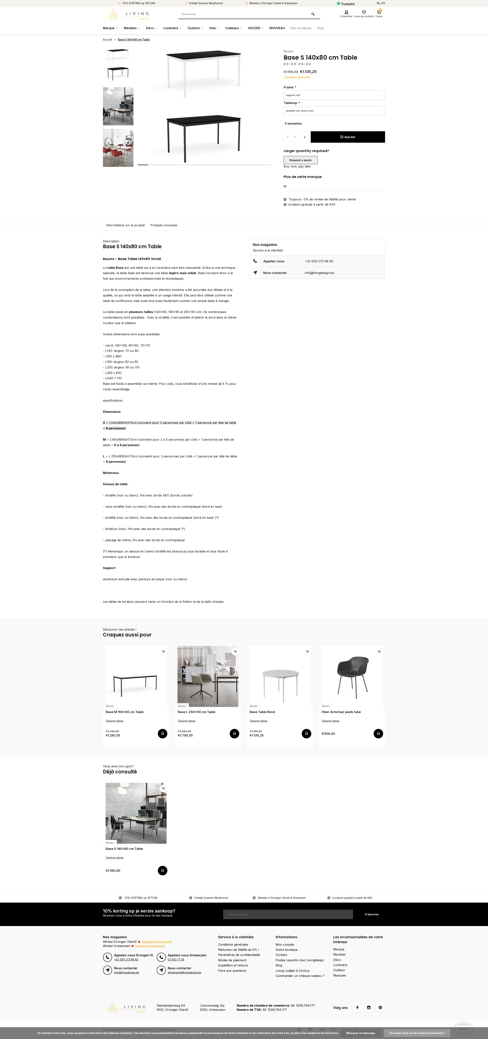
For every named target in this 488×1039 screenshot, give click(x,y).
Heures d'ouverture (157, 942)
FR (383, 3)
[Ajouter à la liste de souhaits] (285, 186)
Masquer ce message (360, 1033)
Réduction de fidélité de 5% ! (238, 950)
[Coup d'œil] (162, 733)
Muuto (288, 51)
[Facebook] (357, 1007)
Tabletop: (292, 103)
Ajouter (350, 137)
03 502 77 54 (176, 959)
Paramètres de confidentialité (239, 955)
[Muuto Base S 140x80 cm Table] (136, 813)
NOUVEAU (277, 28)
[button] (118, 163)
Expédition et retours (233, 965)
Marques (339, 975)
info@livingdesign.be (319, 273)
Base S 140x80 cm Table (134, 39)
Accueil (107, 39)
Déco (150, 28)
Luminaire (170, 28)
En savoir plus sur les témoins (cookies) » (417, 1033)
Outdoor (194, 28)
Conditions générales (233, 944)
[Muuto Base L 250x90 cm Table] (208, 676)
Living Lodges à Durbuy (293, 971)
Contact (281, 955)
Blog (320, 28)
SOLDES (254, 28)
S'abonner (372, 914)
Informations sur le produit (125, 225)
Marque (109, 28)
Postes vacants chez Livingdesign (300, 960)
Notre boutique (287, 950)
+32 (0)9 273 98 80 (319, 261)
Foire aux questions (232, 971)
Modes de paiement (232, 960)
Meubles (130, 28)
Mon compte (285, 944)
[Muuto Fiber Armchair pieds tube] (352, 676)
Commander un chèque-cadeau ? (300, 976)
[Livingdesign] (126, 14)
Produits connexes (163, 225)
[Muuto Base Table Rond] (280, 676)
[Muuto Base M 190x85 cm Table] (136, 676)
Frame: (290, 87)
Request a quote (301, 160)
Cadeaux (232, 28)
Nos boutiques (301, 28)
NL (378, 3)
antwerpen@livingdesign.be (184, 972)
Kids (212, 28)
